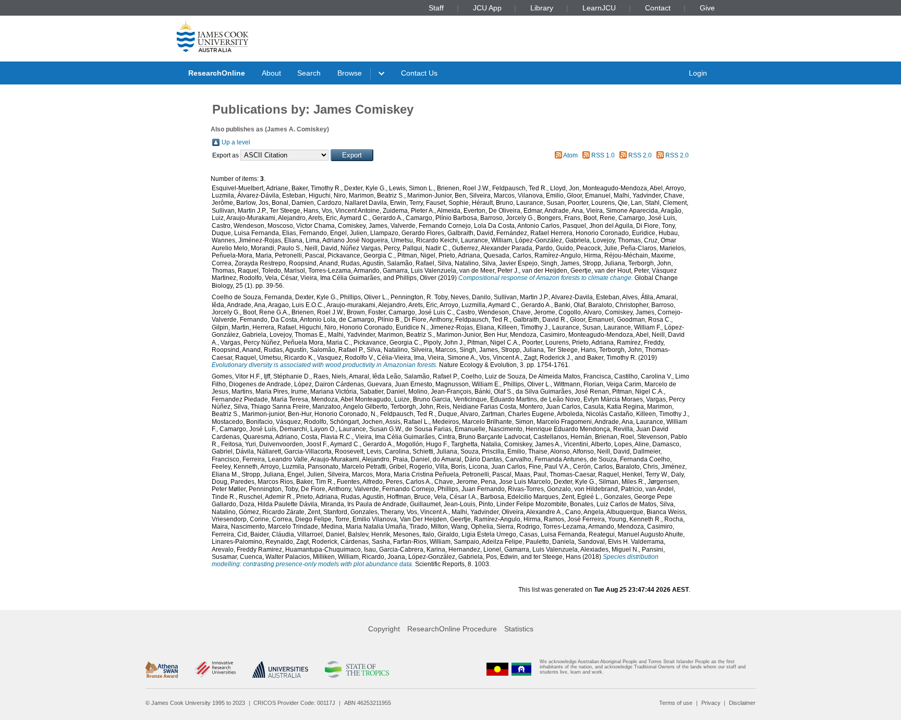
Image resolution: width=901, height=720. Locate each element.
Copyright (384, 629)
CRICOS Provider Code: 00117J (294, 703)
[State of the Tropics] (356, 669)
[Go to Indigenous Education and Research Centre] (497, 669)
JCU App (487, 8)
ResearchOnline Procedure (452, 629)
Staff (436, 8)
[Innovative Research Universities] (215, 669)
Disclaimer (742, 703)
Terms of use (675, 703)
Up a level (236, 142)
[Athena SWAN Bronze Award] (161, 669)
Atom (570, 155)
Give (707, 8)
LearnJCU (599, 8)
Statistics (518, 629)
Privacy (711, 703)
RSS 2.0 (640, 155)
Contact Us (419, 73)
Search (309, 73)
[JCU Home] (213, 36)
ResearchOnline (216, 73)
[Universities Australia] (280, 669)
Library (541, 8)
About (271, 73)
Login (698, 73)
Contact (658, 8)
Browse (349, 73)
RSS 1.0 (603, 155)
